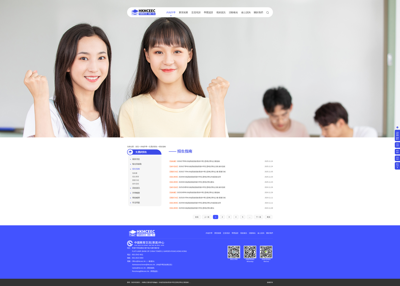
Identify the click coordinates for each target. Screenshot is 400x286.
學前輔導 (136, 198)
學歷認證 (208, 12)
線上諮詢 (246, 12)
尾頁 (268, 217)
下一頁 (258, 217)
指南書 (134, 173)
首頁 (137, 146)
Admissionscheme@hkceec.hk (143, 264)
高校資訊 (136, 188)
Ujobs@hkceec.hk (139, 268)
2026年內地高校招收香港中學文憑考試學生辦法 (191, 182)
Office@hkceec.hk (139, 261)
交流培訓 (196, 12)
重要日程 (135, 180)
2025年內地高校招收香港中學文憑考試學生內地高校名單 (195, 203)
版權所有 (270, 282)
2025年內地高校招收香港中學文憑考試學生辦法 (191, 208)
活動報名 (233, 12)
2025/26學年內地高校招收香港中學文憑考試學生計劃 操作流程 (197, 187)
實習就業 (183, 12)
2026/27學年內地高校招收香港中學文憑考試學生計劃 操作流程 (197, 166)
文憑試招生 (153, 146)
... (249, 217)
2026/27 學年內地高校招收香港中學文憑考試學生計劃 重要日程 (197, 172)
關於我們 (258, 12)
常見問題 (136, 203)
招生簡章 (135, 177)
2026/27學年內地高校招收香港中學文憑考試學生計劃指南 (194, 161)
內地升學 (171, 12)
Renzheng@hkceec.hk (140, 271)
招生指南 (162, 146)
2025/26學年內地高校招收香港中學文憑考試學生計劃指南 (194, 192)
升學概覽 (136, 193)
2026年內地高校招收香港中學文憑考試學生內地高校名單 (195, 177)
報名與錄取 (137, 164)
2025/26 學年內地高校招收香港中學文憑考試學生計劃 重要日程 (197, 198)
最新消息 (136, 159)
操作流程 (135, 184)
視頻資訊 (221, 12)
